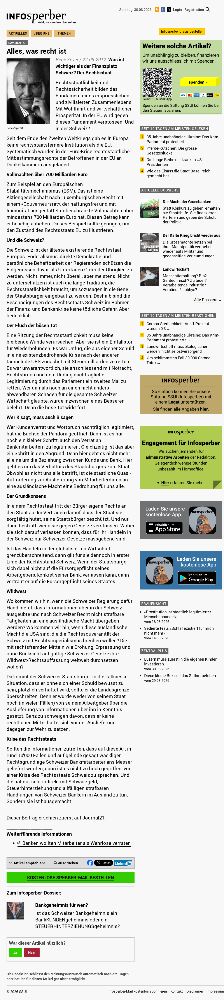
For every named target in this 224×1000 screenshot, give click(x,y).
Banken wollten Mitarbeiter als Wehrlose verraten (76, 843)
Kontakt (176, 991)
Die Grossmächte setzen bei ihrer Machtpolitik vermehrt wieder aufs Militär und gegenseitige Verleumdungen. (189, 248)
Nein (31, 952)
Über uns (41, 33)
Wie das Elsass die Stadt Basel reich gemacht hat (178, 173)
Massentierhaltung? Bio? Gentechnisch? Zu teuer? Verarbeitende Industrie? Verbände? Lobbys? (185, 282)
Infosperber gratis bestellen (182, 31)
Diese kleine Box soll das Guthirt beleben (180, 675)
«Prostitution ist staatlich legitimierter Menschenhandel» (177, 614)
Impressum (215, 991)
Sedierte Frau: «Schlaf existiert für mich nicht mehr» (179, 631)
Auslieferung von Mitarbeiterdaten (83, 479)
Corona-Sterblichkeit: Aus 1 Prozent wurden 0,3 (178, 326)
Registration (194, 9)
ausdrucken (68, 862)
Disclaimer (194, 991)
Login (177, 9)
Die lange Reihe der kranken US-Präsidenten (175, 162)
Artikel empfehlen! (29, 862)
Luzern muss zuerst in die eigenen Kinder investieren (180, 661)
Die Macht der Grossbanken (187, 201)
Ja (15, 952)
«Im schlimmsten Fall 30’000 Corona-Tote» (179, 360)
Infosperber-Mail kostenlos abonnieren (137, 991)
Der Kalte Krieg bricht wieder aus (191, 235)
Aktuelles (18, 33)
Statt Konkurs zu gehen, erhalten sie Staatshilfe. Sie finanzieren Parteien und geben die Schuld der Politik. (191, 215)
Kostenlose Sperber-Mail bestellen (70, 877)
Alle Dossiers (205, 299)
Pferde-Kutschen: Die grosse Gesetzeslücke (172, 151)
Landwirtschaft (176, 269)
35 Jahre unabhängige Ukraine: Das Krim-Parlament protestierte (183, 139)
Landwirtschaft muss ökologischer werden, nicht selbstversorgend (177, 349)
